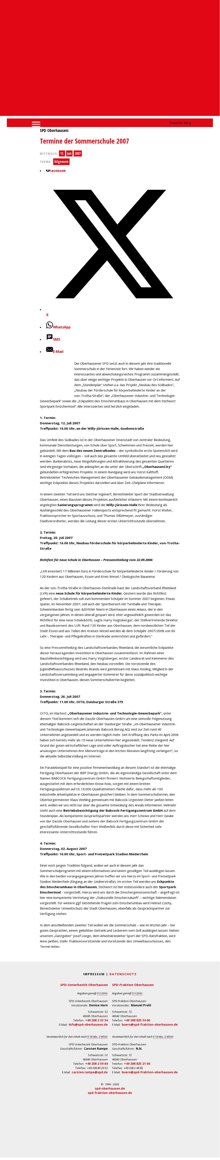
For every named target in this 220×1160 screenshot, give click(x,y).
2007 (78, 153)
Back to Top (214, 1153)
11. (62, 153)
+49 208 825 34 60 (137, 1020)
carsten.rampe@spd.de (90, 1072)
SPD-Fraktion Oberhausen (133, 985)
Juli (69, 153)
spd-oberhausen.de (110, 1088)
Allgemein (61, 161)
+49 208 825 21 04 (137, 1063)
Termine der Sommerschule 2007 (84, 141)
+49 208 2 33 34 (96, 1020)
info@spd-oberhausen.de (88, 1024)
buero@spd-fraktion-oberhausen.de (150, 1024)
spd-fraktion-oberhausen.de (110, 1093)
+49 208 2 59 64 (96, 1063)
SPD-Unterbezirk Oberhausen (84, 985)
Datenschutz (123, 974)
